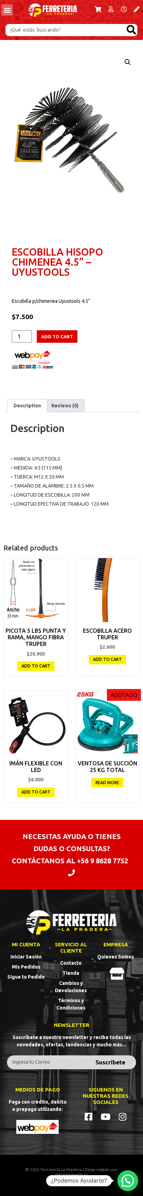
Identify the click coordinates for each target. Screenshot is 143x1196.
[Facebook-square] (88, 1116)
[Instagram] (122, 1116)
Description (27, 405)
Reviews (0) (64, 405)
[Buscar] (131, 30)
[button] (7, 10)
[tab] (27, 405)
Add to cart (57, 336)
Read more (107, 782)
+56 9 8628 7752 (102, 861)
